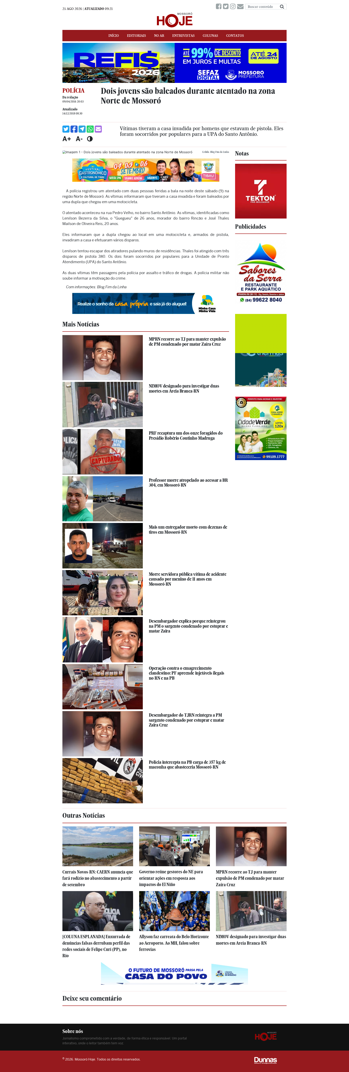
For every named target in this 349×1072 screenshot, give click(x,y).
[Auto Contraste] (90, 139)
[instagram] (233, 6)
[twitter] (226, 6)
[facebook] (219, 6)
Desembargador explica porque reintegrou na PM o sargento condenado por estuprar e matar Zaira (188, 626)
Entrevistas (183, 36)
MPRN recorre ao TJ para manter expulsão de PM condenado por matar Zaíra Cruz (187, 341)
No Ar (159, 36)
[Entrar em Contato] (241, 6)
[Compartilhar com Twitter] (65, 129)
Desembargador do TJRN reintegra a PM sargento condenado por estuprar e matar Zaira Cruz (186, 720)
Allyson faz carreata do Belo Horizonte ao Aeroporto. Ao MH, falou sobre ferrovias (174, 943)
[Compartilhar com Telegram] (82, 129)
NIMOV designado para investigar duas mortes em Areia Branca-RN (184, 388)
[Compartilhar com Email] (98, 129)
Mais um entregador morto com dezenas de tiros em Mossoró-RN (188, 529)
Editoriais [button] (136, 36)
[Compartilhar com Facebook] (74, 129)
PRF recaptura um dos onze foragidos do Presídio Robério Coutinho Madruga (186, 435)
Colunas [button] (210, 36)
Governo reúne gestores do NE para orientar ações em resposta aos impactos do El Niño (171, 878)
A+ (66, 139)
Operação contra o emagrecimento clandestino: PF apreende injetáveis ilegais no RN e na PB (186, 673)
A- (79, 139)
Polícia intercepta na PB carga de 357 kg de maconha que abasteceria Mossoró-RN (187, 764)
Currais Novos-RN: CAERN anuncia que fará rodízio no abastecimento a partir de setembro (97, 878)
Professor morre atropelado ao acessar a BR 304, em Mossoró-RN (188, 482)
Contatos (235, 36)
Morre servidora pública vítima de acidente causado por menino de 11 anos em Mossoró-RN (187, 579)
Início (113, 36)
